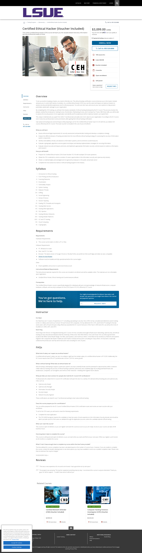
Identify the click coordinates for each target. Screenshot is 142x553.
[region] (16, 538)
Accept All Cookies (16, 543)
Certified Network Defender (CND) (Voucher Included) (56, 511)
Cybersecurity (41, 22)
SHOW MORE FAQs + (42, 455)
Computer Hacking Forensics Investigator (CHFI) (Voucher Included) (97, 512)
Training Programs (31, 22)
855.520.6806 (26, 126)
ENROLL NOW (105, 43)
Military (91, 536)
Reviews (25, 114)
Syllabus (25, 100)
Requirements (27, 103)
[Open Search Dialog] (117, 3)
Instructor (26, 107)
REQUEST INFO (111, 86)
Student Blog (107, 536)
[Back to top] (71, 534)
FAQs (24, 110)
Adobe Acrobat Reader (45, 256)
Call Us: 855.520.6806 (112, 22)
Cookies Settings (17, 547)
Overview (25, 96)
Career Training (61, 536)
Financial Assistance (95, 538)
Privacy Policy (73, 549)
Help (91, 540)
